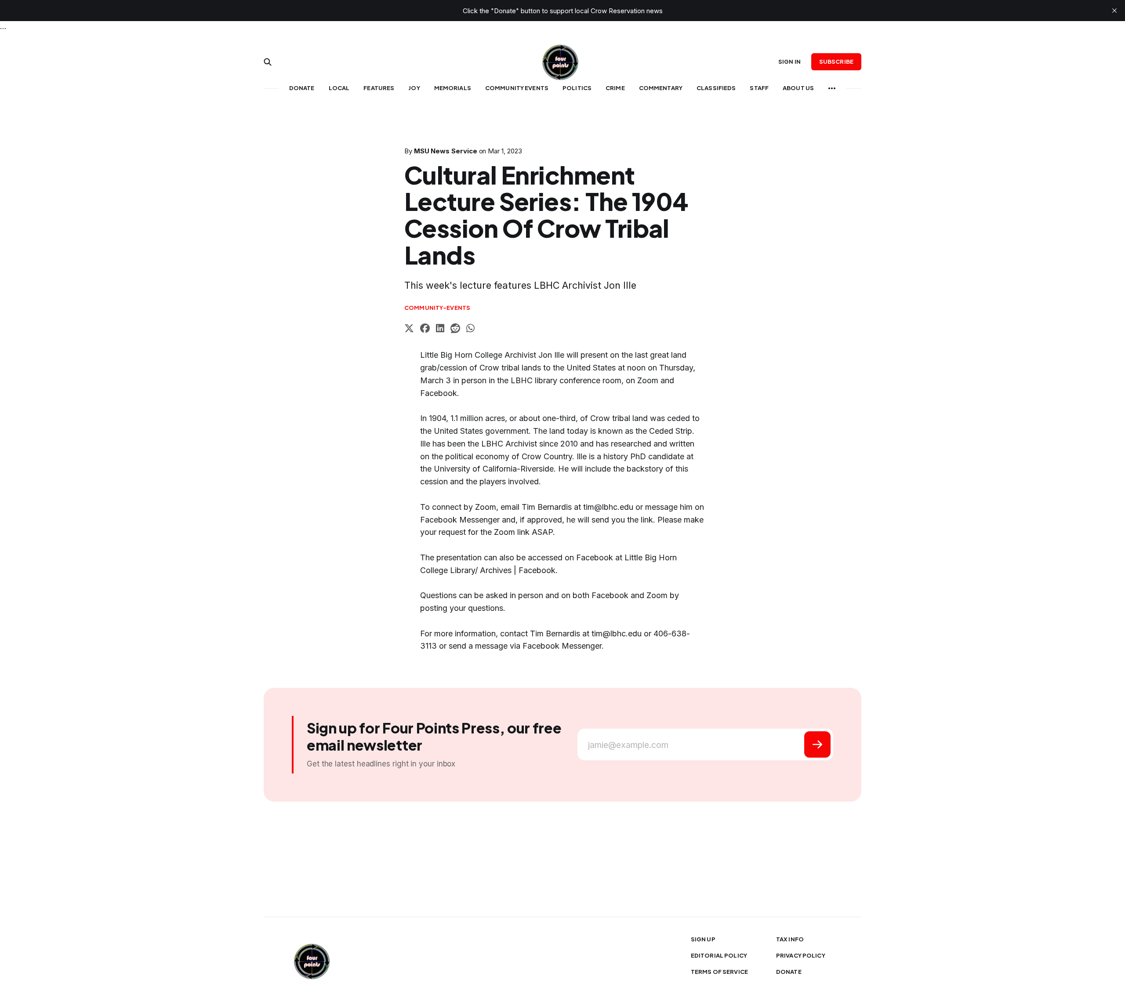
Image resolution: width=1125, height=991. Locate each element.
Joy (414, 87)
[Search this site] (267, 62)
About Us (798, 87)
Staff (759, 87)
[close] (1114, 11)
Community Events (516, 87)
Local (339, 87)
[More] (831, 88)
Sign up (703, 939)
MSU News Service (445, 151)
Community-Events (437, 307)
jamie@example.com (628, 745)
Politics (577, 87)
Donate (302, 87)
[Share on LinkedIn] (440, 329)
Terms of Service (719, 971)
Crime (615, 87)
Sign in (789, 61)
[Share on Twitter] (409, 329)
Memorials (452, 87)
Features (378, 87)
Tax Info (790, 939)
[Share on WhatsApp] (470, 329)
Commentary (660, 87)
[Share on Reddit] (455, 329)
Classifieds (716, 87)
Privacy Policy (800, 955)
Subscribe (836, 61)
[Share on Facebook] (425, 329)
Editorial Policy (719, 955)
